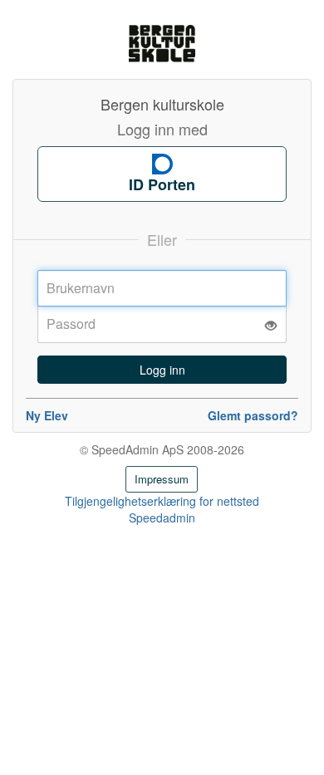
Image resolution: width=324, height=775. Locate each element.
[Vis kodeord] (271, 325)
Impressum (162, 479)
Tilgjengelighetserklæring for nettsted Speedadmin (162, 509)
